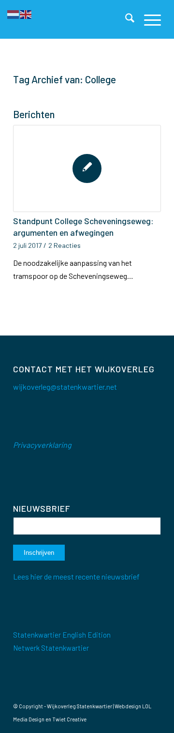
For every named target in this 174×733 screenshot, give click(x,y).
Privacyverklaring (42, 444)
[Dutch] (13, 13)
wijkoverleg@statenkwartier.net (65, 386)
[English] (26, 13)
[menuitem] (125, 19)
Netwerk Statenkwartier (51, 647)
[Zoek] (125, 19)
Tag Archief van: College (64, 79)
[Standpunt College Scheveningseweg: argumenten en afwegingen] (87, 168)
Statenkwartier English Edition (62, 634)
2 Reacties (64, 245)
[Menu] (147, 19)
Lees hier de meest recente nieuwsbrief (76, 576)
